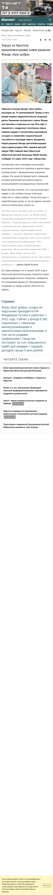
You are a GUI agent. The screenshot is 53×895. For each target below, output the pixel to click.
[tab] (9, 24)
